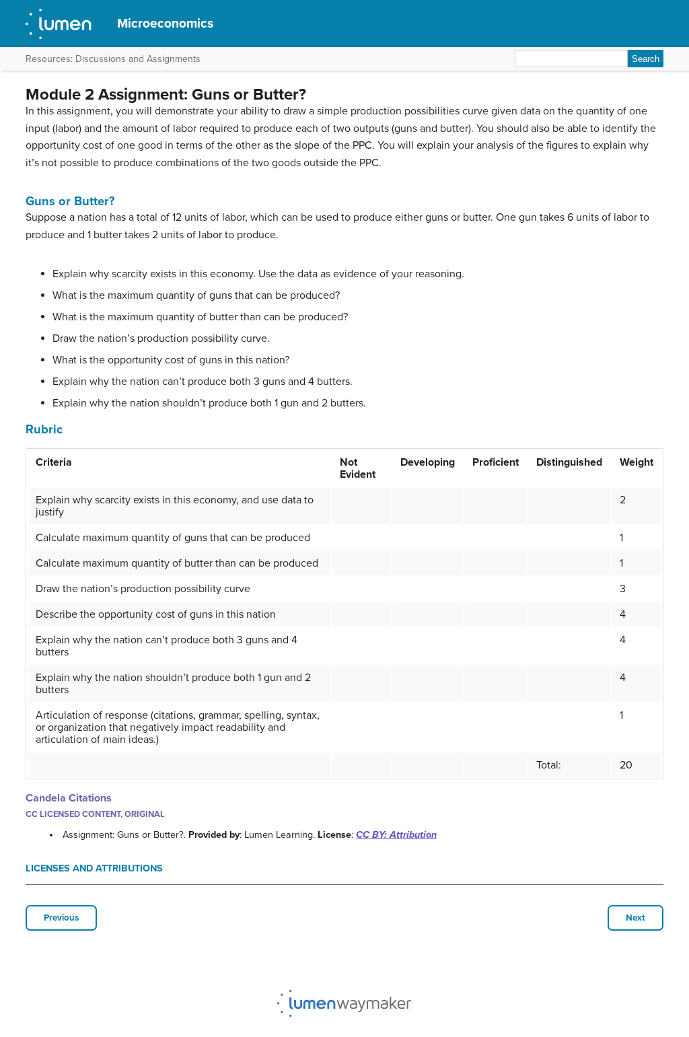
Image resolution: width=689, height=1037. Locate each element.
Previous (61, 918)
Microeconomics (165, 23)
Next (635, 918)
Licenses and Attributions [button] (94, 868)
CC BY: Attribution (396, 835)
